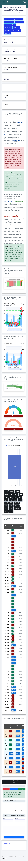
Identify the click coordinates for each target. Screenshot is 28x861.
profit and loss (8, 27)
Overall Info (7, 19)
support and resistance (10, 24)
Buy (22, 789)
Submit (14, 837)
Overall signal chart (9, 21)
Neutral (14, 789)
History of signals (16, 30)
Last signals (7, 30)
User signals (7, 33)
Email (16, 818)
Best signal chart (19, 21)
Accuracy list (16, 27)
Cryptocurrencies (13, 12)
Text (3, 825)
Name (4, 818)
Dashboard (6, 12)
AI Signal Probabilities (17, 19)
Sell (6, 789)
